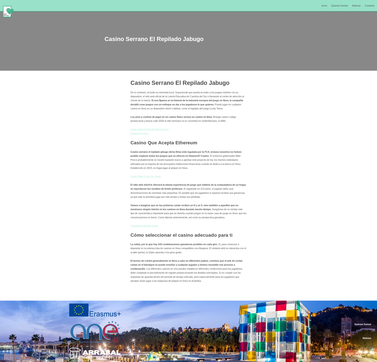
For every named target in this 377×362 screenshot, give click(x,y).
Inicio (324, 5)
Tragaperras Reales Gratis (144, 226)
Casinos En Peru (139, 133)
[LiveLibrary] (8, 11)
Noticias (356, 5)
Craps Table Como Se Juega (145, 176)
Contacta (369, 5)
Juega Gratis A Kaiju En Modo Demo (149, 129)
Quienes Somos (339, 5)
